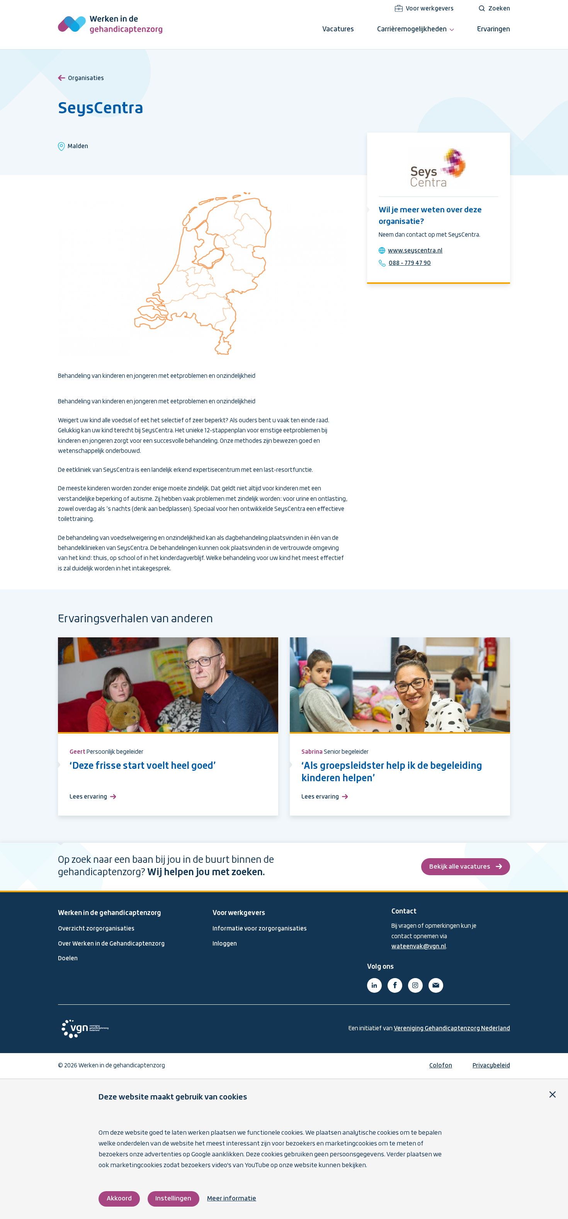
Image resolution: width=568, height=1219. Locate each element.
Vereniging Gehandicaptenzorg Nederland (452, 1028)
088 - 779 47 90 (410, 263)
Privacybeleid (491, 1066)
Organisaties (86, 78)
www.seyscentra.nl (415, 251)
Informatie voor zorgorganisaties (260, 929)
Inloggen (225, 944)
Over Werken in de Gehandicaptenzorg (111, 944)
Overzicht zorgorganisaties (96, 929)
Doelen (68, 958)
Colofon (440, 1066)
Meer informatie (231, 1199)
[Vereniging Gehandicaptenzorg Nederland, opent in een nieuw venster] (85, 1028)
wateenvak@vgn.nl (418, 946)
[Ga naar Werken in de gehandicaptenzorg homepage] (110, 24)
